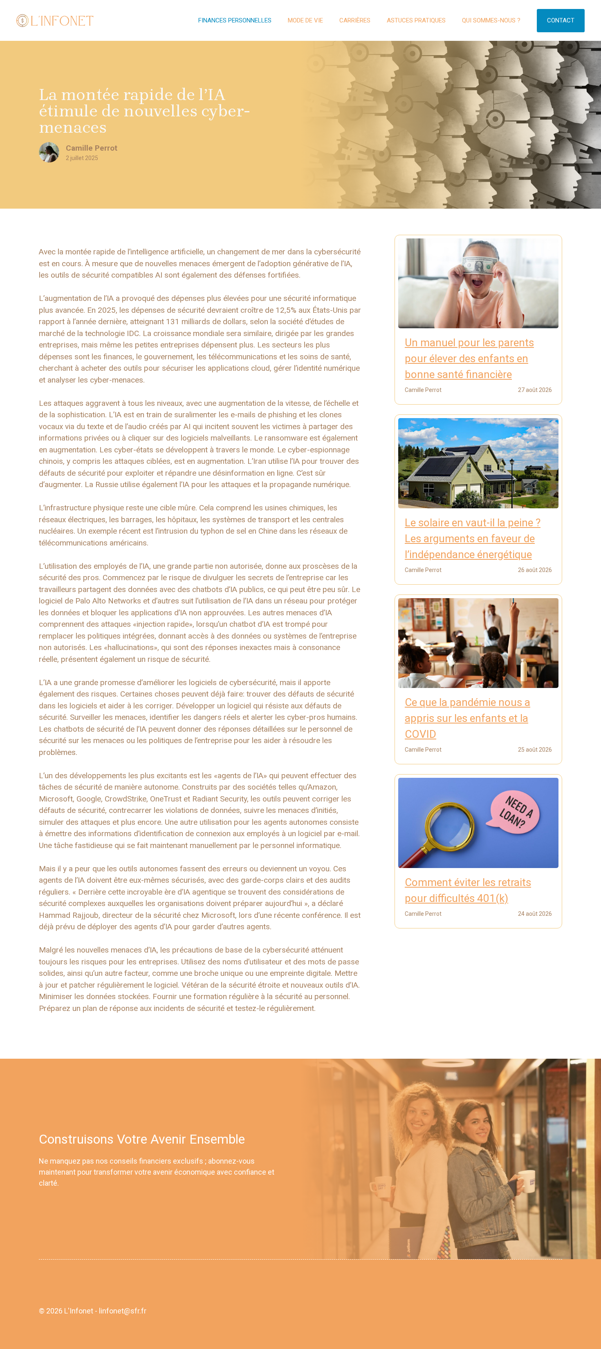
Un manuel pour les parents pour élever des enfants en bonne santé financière (469, 358)
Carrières (354, 20)
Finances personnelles (234, 20)
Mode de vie (305, 20)
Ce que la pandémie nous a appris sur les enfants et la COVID (467, 718)
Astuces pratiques (416, 20)
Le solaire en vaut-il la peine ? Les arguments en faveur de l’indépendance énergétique (472, 538)
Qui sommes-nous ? (491, 20)
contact (560, 20)
